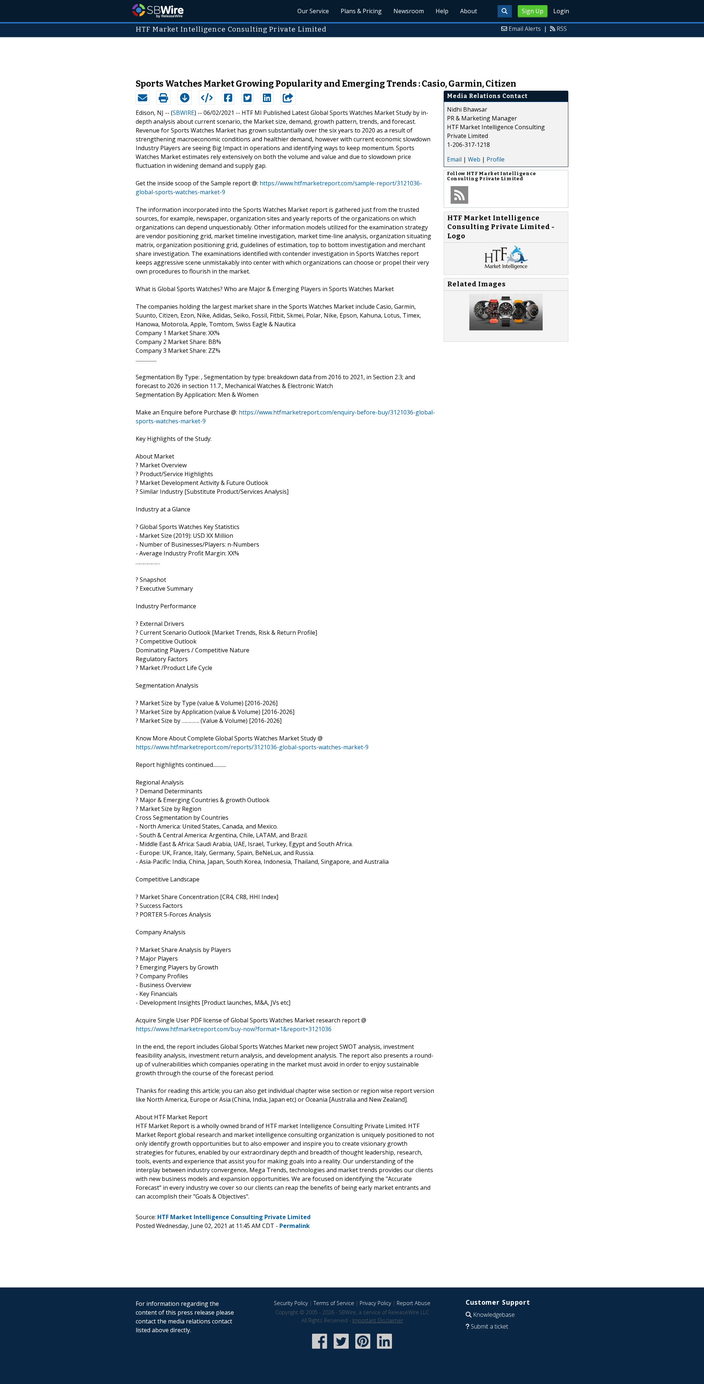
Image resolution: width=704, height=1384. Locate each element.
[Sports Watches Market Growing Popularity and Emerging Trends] (506, 328)
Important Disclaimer (377, 1320)
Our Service (313, 11)
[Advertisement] (352, 54)
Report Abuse (413, 1303)
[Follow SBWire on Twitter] (341, 1349)
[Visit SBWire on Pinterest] (363, 1349)
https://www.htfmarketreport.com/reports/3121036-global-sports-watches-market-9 (252, 747)
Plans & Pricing (361, 11)
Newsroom (408, 11)
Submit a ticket (489, 1326)
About (468, 11)
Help (442, 11)
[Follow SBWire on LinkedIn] (384, 1349)
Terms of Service (334, 1303)
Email (454, 159)
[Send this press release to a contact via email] (142, 97)
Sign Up (532, 11)
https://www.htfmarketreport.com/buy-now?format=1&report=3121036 (233, 1029)
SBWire (158, 11)
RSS (562, 29)
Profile (496, 159)
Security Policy (291, 1303)
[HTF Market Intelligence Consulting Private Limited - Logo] (506, 267)
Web (474, 159)
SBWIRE (183, 113)
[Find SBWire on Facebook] (319, 1349)
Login (561, 11)
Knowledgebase (494, 1315)
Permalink (294, 1226)
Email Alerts (525, 29)
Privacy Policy (375, 1303)
